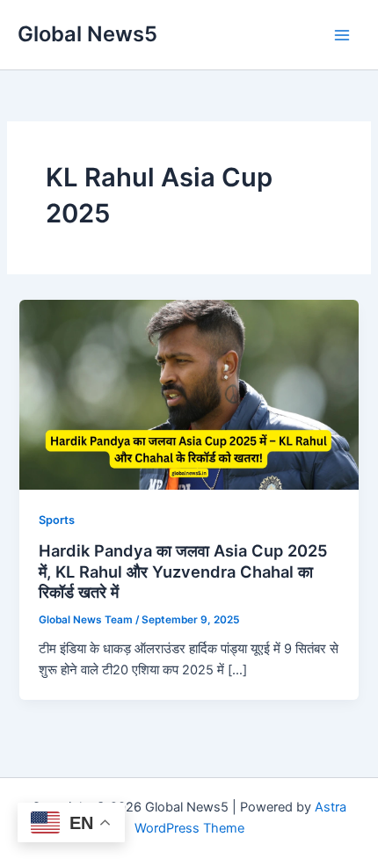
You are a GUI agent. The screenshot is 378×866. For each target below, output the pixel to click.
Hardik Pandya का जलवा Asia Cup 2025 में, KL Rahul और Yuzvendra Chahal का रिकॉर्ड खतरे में (183, 571)
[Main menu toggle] (341, 35)
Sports (57, 520)
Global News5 (87, 34)
